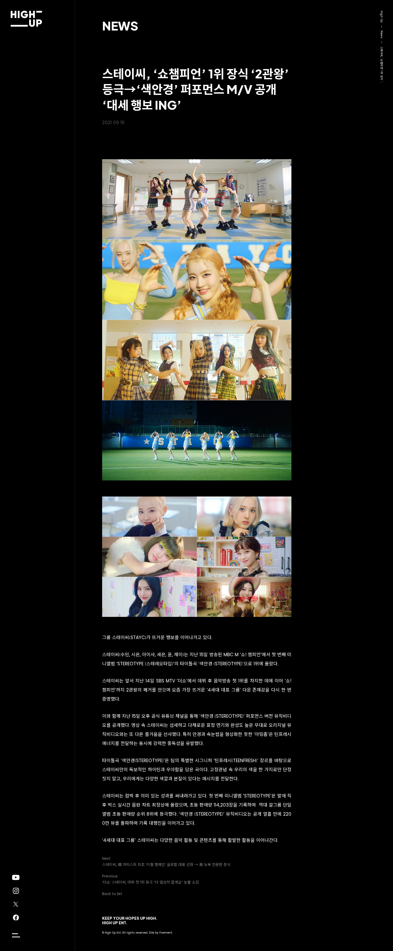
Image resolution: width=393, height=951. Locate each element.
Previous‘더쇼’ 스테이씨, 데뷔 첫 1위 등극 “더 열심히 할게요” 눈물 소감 (150, 879)
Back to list (112, 893)
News (120, 25)
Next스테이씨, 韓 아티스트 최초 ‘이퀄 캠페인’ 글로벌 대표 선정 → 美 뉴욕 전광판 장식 (166, 861)
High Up (382, 17)
